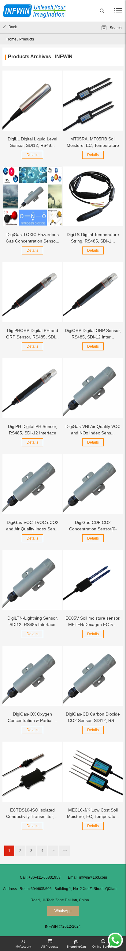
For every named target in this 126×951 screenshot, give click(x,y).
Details (32, 155)
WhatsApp (63, 911)
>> (64, 851)
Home (11, 39)
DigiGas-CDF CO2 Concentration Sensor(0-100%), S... (93, 529)
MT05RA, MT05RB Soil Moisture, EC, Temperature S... (93, 145)
